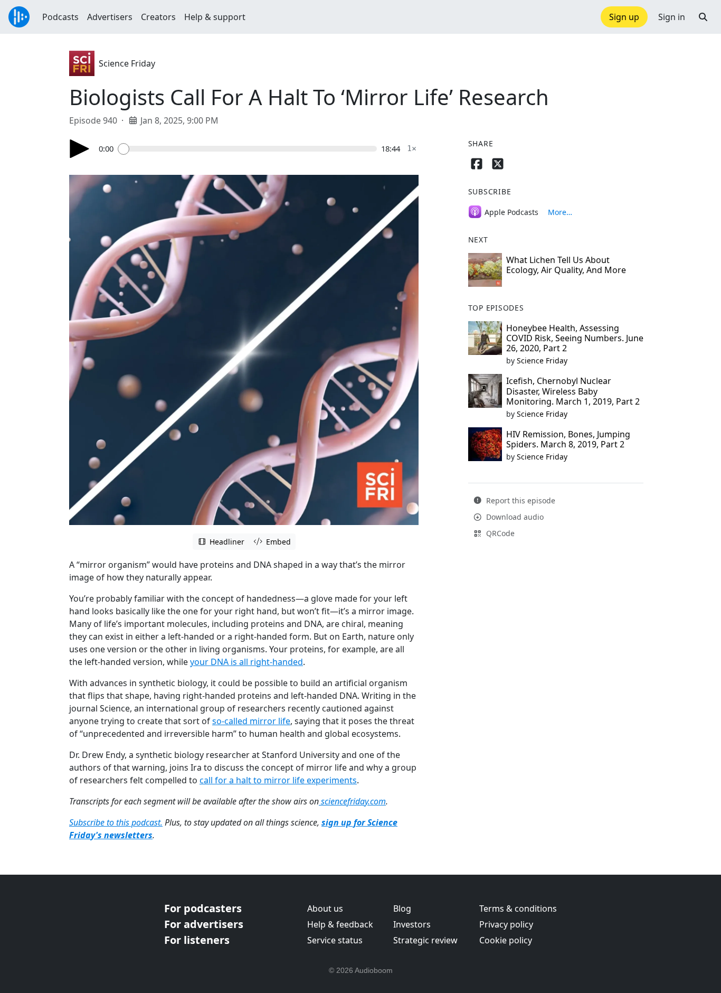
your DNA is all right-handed (246, 662)
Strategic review (425, 940)
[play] (79, 148)
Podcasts (60, 17)
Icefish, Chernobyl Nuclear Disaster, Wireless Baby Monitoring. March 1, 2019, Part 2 (573, 391)
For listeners (197, 940)
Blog (402, 908)
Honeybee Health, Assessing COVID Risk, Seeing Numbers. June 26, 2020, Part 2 (574, 338)
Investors (412, 924)
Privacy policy (506, 924)
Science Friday (127, 63)
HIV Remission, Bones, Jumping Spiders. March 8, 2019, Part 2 (568, 439)
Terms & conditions (518, 908)
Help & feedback (340, 924)
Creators (158, 17)
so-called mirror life (251, 721)
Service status (335, 940)
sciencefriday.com (353, 801)
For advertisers (203, 924)
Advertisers (109, 17)
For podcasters (203, 908)
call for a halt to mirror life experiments (278, 780)
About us (325, 908)
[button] (703, 16)
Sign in (671, 17)
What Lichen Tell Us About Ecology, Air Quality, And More (566, 265)
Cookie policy (505, 940)
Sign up (624, 17)
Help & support (214, 17)
